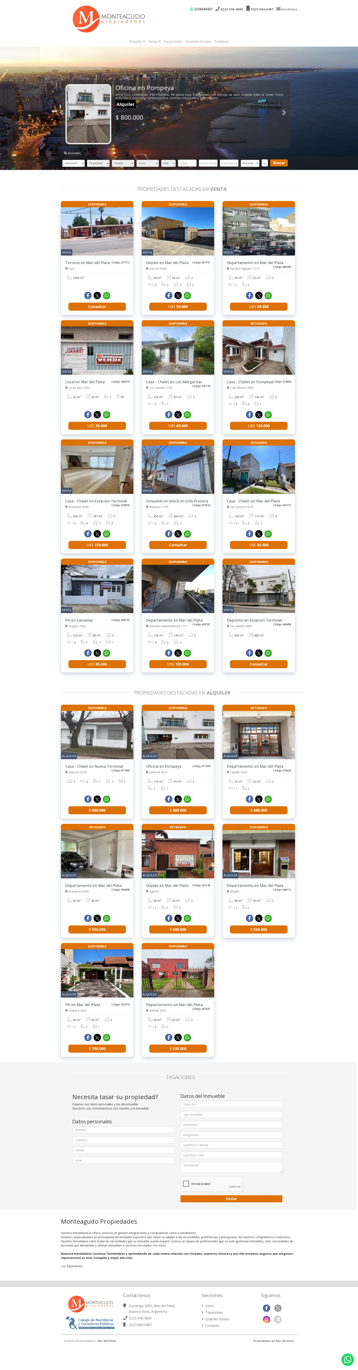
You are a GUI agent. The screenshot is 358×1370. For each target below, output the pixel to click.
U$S (178, 306)
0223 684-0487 (261, 9)
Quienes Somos (198, 41)
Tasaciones (173, 41)
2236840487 (203, 9)
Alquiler (135, 41)
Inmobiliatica (88, 1341)
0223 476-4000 (231, 9)
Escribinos (289, 9)
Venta (153, 41)
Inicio (209, 1305)
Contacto (221, 41)
